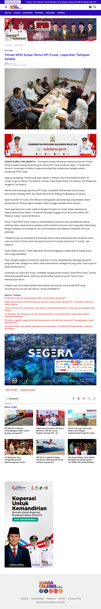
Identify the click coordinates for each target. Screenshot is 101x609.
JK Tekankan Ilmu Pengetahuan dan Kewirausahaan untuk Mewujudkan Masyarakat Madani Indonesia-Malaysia (47, 315)
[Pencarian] (94, 7)
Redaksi (24, 598)
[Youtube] (56, 591)
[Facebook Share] (73, 399)
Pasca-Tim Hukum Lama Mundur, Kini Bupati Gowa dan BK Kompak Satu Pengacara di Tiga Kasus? (52, 2)
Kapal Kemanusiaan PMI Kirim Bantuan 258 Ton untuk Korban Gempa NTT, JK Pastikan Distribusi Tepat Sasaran (49, 303)
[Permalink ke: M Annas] (7, 64)
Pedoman (51, 598)
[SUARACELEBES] (15, 7)
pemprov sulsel (28, 390)
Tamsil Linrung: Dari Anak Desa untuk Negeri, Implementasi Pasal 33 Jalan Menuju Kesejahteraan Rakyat (50, 309)
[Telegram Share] (89, 399)
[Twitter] (46, 591)
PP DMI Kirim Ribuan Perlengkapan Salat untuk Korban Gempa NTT (35, 298)
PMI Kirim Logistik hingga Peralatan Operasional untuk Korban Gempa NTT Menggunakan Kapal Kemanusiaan (49, 321)
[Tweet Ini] (79, 399)
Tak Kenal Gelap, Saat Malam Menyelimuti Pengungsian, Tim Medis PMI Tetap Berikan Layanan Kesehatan (48, 327)
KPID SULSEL (11, 390)
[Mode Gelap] (90, 7)
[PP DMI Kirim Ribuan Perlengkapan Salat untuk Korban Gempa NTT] (19, 418)
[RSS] (61, 591)
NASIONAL (9, 50)
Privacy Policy (74, 598)
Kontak (62, 598)
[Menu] (6, 7)
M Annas (13, 63)
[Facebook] (41, 591)
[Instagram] (51, 591)
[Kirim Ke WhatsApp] (94, 399)
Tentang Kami (37, 598)
